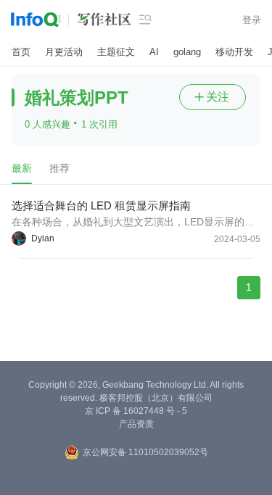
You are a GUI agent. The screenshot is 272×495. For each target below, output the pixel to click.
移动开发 (234, 51)
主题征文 (116, 51)
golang (187, 51)
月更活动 (64, 51)
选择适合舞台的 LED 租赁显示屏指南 (101, 205)
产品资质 (136, 424)
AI (154, 51)
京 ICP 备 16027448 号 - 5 (136, 411)
